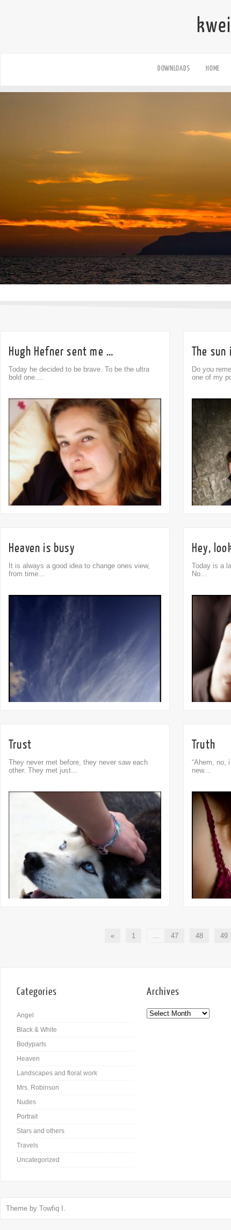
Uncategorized (38, 1160)
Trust (20, 744)
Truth (203, 744)
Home (213, 68)
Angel (25, 1015)
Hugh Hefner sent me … (61, 351)
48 (199, 936)
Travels (27, 1145)
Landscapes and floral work (57, 1073)
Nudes (26, 1102)
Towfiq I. (52, 1208)
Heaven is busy (42, 548)
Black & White (37, 1029)
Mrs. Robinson (38, 1087)
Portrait (27, 1116)
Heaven (28, 1058)
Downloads (173, 68)
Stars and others (40, 1131)
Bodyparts (31, 1044)
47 (174, 936)
